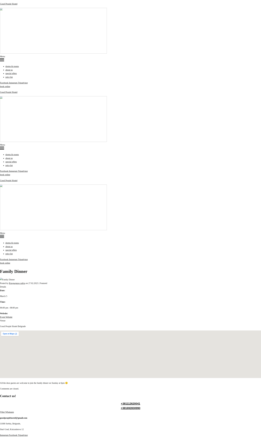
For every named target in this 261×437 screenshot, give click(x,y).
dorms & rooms (12, 66)
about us (9, 70)
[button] (130, 59)
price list (9, 77)
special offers (11, 73)
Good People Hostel (8, 4)
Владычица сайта (17, 283)
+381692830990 (130, 408)
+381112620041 (130, 403)
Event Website (6, 317)
